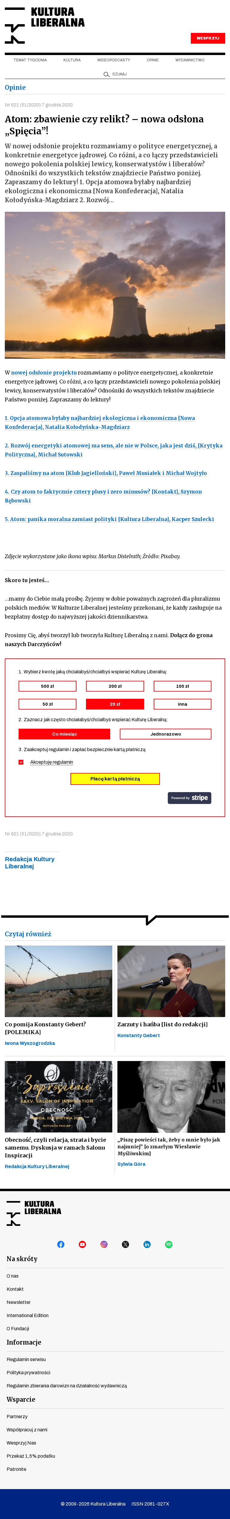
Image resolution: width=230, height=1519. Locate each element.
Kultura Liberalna (44, 25)
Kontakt (15, 1289)
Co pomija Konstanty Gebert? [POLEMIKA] (45, 1028)
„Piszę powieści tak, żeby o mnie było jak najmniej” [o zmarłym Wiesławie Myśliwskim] (168, 1146)
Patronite (16, 1469)
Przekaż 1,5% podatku (31, 1456)
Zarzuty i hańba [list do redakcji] (162, 1024)
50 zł (48, 704)
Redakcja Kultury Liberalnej (37, 1166)
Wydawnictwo (190, 60)
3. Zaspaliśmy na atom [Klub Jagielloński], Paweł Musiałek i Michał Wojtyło (106, 473)
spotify (169, 1245)
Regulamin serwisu (26, 1359)
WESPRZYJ (208, 38)
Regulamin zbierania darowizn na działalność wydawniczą (67, 1385)
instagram (104, 1245)
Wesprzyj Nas (21, 1442)
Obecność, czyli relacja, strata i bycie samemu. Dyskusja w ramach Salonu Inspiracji (55, 1147)
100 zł (182, 686)
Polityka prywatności (28, 1372)
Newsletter (19, 1302)
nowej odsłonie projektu (44, 372)
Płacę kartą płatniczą (115, 778)
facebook (61, 1245)
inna (182, 704)
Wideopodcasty (113, 60)
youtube (83, 1245)
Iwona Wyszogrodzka (30, 1043)
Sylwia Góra (131, 1164)
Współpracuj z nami (27, 1429)
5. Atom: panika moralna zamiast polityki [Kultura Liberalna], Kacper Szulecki (109, 519)
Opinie (153, 60)
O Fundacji (18, 1328)
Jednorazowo (165, 734)
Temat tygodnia (30, 60)
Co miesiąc (64, 734)
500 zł (47, 686)
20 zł (115, 704)
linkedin (147, 1245)
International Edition (28, 1315)
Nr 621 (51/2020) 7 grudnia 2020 (39, 104)
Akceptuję (51, 762)
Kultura (72, 60)
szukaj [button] (119, 74)
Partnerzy (17, 1416)
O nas (13, 1275)
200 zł (115, 686)
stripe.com (189, 798)
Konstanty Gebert (138, 1035)
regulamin (63, 762)
